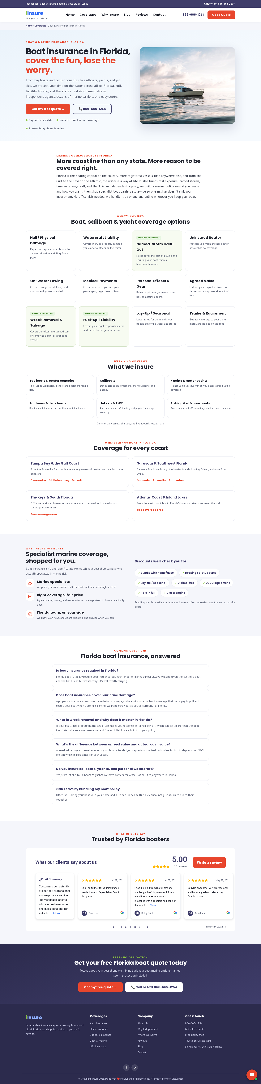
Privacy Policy (143, 1078)
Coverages (88, 15)
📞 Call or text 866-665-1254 (154, 987)
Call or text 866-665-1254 (219, 3)
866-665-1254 (193, 1023)
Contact (159, 15)
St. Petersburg (59, 480)
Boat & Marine (98, 1040)
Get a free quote (194, 1029)
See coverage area (44, 514)
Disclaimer (177, 1078)
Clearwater (38, 480)
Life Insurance (98, 1046)
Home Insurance (99, 1029)
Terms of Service (161, 1078)
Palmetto (159, 480)
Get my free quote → (48, 109)
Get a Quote (221, 15)
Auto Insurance (98, 1023)
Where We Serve (147, 1034)
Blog (127, 15)
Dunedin (77, 480)
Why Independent (148, 1029)
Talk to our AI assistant (198, 1040)
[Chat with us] (251, 1074)
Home (70, 15)
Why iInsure (110, 15)
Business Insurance (100, 1034)
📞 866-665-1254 (92, 109)
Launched (128, 1078)
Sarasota (143, 480)
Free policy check (195, 1034)
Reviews (141, 15)
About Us (143, 1023)
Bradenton (176, 480)
